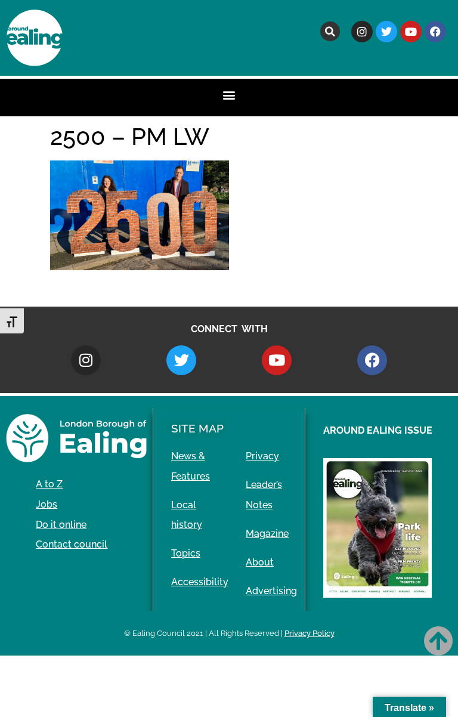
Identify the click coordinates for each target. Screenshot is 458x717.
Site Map (197, 428)
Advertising (271, 591)
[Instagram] (362, 31)
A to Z (49, 484)
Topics (185, 553)
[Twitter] (386, 31)
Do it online (61, 524)
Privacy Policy (309, 633)
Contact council (71, 544)
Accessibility (199, 582)
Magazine (267, 533)
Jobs (46, 504)
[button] (330, 31)
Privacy (262, 456)
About (260, 562)
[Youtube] (411, 31)
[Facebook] (435, 31)
